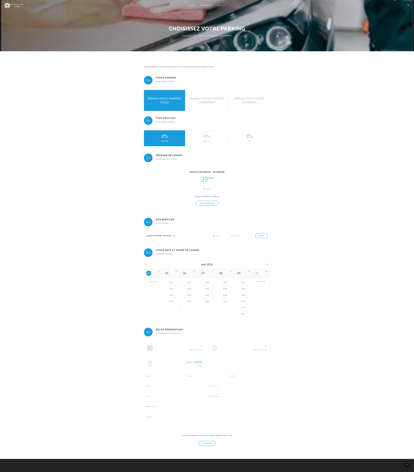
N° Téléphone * (214, 396)
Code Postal (213, 386)
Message (149, 417)
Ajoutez (261, 236)
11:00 (171, 295)
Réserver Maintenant (207, 203)
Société (232, 376)
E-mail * (148, 396)
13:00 (243, 307)
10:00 (171, 289)
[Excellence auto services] (14, 5)
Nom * (148, 376)
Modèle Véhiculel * (152, 406)
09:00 (171, 282)
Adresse (148, 386)
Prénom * (191, 376)
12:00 (171, 301)
